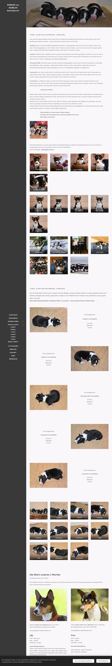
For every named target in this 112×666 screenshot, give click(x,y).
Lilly (31, 635)
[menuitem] (13, 315)
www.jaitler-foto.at (47, 149)
